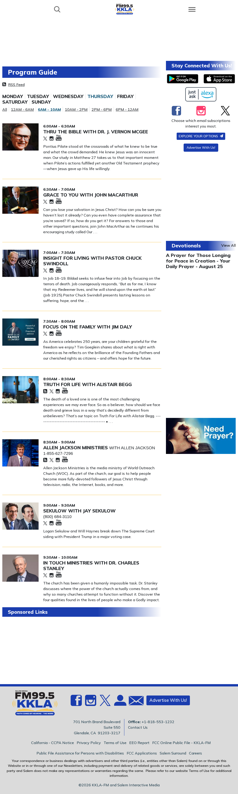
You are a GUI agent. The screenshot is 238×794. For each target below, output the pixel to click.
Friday (125, 96)
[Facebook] (176, 110)
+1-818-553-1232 (158, 721)
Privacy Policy (89, 742)
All (4, 109)
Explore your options (199, 136)
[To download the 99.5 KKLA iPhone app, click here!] (219, 78)
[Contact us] (134, 701)
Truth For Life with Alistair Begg (87, 384)
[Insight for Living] (20, 263)
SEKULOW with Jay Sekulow (79, 511)
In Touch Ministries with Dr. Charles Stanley (91, 565)
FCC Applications (142, 753)
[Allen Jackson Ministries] (20, 452)
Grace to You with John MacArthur (90, 195)
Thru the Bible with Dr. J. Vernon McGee (95, 132)
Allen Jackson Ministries (76, 447)
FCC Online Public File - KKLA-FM (181, 742)
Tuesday (38, 96)
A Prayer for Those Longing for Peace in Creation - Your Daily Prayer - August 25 (198, 260)
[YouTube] (59, 138)
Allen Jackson (138, 448)
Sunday (41, 102)
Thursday (100, 96)
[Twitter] (45, 138)
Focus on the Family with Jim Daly (87, 327)
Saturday (15, 102)
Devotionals (186, 246)
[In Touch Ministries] (20, 568)
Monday (12, 96)
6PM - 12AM (127, 109)
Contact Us (138, 727)
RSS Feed (16, 84)
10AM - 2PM (76, 109)
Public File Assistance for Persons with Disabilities (80, 753)
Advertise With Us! (201, 147)
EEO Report (139, 742)
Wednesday (68, 96)
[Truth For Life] (20, 389)
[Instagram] (51, 138)
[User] (119, 703)
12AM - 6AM (22, 109)
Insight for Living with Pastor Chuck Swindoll (92, 260)
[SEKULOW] (20, 516)
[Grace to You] (20, 200)
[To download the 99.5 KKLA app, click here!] (182, 78)
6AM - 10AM (49, 109)
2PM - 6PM (102, 109)
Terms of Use (115, 742)
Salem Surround (173, 753)
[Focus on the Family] (20, 332)
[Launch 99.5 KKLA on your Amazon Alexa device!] (201, 94)
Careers (195, 753)
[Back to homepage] (124, 9)
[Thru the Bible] (20, 137)
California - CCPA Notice (52, 742)
